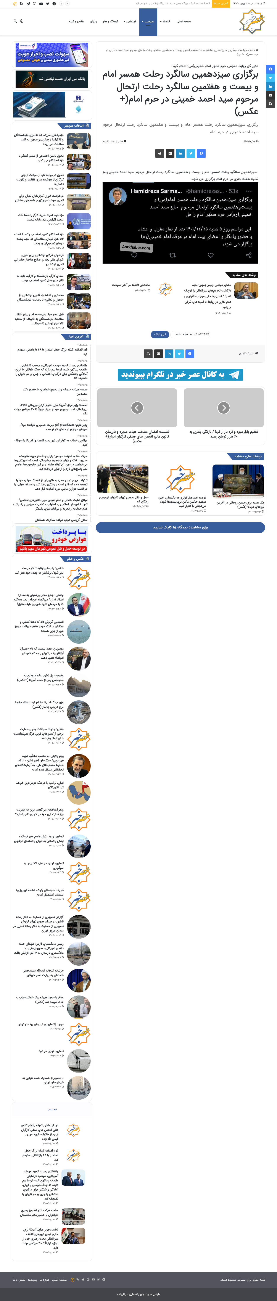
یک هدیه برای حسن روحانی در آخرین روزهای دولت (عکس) (240, 504)
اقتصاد (166, 22)
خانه (253, 50)
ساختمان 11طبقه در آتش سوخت (131, 285)
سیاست (149, 22)
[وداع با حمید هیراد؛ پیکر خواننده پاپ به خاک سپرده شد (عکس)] (79, 1007)
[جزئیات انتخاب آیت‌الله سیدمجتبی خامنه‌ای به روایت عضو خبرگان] (79, 980)
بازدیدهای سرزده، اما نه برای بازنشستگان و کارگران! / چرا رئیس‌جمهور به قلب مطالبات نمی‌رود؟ (39, 139)
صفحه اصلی (184, 22)
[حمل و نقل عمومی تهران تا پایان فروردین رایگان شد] (122, 479)
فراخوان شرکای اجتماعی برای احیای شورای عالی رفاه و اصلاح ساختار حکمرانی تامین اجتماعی (39, 260)
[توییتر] (191, 153)
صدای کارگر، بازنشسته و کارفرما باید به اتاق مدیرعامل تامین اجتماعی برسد (40, 278)
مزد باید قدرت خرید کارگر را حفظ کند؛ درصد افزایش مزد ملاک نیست (41, 217)
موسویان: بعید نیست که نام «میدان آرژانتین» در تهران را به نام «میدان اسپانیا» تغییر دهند (42, 653)
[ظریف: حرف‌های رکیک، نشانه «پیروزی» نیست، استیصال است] (79, 900)
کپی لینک (160, 334)
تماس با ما (19, 1280)
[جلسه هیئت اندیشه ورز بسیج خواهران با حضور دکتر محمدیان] (73, 1216)
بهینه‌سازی (135, 1294)
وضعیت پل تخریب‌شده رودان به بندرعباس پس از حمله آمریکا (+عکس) (40, 677)
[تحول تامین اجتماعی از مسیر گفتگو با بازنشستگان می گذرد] (79, 162)
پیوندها (32, 1280)
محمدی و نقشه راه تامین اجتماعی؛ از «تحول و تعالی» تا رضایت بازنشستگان (40, 297)
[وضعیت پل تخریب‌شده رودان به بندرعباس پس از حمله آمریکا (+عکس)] (79, 685)
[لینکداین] (180, 153)
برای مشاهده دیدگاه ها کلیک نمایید (180, 527)
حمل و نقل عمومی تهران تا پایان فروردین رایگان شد (123, 499)
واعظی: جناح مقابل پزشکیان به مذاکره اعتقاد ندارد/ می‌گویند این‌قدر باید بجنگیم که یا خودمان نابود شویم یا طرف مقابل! (39, 599)
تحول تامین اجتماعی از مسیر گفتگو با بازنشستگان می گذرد (41, 158)
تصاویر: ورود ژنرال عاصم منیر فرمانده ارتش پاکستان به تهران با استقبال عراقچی (39, 838)
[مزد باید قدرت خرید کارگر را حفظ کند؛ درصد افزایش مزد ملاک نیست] (79, 221)
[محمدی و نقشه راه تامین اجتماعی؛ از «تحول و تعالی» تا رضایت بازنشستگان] (79, 301)
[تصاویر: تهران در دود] (79, 1061)
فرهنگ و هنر (110, 22)
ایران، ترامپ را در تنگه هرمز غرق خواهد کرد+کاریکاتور (40, 785)
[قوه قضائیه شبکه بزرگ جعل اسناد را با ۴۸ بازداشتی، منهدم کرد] (73, 1155)
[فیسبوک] (201, 153)
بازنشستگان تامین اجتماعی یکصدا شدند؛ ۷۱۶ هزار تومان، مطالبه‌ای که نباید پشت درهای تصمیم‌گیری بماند (39, 239)
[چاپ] (159, 153)
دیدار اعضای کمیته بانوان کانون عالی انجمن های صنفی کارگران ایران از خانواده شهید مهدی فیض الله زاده (39, 1132)
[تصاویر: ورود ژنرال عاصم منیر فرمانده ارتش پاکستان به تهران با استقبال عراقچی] (79, 846)
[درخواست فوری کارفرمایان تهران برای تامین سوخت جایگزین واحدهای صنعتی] (79, 202)
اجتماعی (131, 22)
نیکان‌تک (122, 1294)
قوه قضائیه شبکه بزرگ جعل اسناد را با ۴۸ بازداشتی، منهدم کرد (40, 1155)
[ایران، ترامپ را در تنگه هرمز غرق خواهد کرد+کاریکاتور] (79, 793)
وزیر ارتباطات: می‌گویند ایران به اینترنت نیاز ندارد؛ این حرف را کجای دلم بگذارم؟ (39, 812)
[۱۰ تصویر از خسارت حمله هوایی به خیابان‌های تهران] (79, 1088)
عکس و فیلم (76, 22)
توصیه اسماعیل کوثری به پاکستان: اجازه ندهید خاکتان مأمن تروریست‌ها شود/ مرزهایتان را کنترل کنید (182, 501)
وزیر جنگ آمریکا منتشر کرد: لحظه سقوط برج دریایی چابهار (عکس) (39, 704)
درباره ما (44, 1280)
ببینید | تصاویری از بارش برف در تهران (41, 1024)
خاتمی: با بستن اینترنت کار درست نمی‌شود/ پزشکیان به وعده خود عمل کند (39, 570)
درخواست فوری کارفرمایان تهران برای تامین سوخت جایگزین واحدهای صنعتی (39, 198)
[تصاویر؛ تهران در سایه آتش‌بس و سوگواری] (79, 873)
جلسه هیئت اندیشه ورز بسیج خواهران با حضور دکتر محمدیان (39, 1212)
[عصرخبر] (252, 22)
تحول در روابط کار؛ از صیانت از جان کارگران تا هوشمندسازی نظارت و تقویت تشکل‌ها (40, 180)
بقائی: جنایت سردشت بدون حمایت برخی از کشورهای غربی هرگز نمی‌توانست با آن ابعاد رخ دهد (38, 734)
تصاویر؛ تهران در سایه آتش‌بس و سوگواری (44, 865)
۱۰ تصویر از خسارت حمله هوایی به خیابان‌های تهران (43, 1080)
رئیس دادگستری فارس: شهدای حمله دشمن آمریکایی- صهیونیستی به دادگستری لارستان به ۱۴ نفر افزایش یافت (39, 948)
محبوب (52, 1109)
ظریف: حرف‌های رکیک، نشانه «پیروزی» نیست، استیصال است (40, 892)
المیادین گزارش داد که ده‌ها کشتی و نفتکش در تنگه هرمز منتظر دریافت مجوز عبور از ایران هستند (39, 626)
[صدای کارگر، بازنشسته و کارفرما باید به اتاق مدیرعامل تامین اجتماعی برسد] (79, 282)
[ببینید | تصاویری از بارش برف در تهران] (79, 1034)
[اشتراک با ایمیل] (170, 153)
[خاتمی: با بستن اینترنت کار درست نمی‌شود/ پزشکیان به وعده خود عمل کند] (79, 578)
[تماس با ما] (15, 4)
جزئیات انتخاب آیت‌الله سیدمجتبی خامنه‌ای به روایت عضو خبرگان (43, 973)
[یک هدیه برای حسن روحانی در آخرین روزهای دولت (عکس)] (238, 482)
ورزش (93, 22)
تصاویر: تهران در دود (51, 1051)
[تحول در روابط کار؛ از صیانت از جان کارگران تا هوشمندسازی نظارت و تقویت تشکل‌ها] (79, 181)
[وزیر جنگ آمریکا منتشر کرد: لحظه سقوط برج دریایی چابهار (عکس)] (79, 712)
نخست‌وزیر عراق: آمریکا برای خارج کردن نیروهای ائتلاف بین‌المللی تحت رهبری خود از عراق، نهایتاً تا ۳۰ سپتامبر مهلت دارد (40, 1238)
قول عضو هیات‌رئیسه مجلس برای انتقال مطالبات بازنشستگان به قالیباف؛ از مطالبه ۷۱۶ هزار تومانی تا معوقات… (39, 319)
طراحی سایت (152, 1294)
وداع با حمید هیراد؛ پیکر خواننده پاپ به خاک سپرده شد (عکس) (40, 999)
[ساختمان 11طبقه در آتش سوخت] (165, 289)
